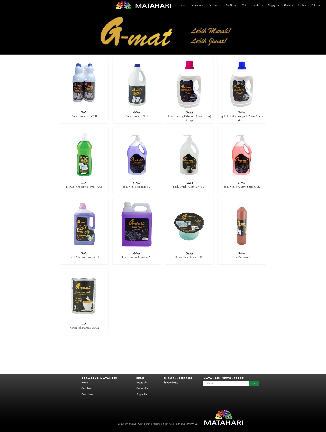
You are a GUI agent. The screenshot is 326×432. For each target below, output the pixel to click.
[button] (214, 5)
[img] (84, 90)
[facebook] (321, 9)
